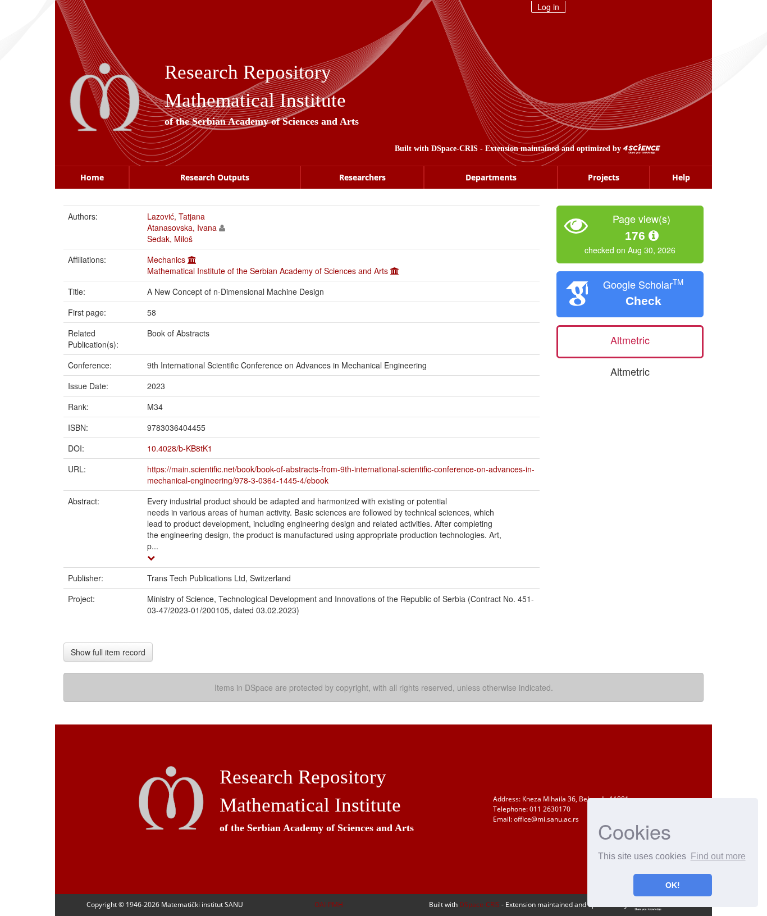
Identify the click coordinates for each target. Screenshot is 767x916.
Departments (491, 177)
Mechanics (166, 259)
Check (643, 300)
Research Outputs (214, 177)
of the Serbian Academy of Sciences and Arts (262, 121)
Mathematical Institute (255, 100)
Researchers (362, 177)
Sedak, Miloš (170, 238)
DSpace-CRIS (454, 148)
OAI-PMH (328, 904)
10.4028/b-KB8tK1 (179, 448)
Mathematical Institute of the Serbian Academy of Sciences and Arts (267, 270)
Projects (603, 177)
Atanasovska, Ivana (182, 227)
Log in (548, 6)
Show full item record (108, 652)
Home (92, 177)
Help (681, 177)
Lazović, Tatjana (176, 216)
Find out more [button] (718, 856)
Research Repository (248, 72)
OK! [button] (672, 885)
